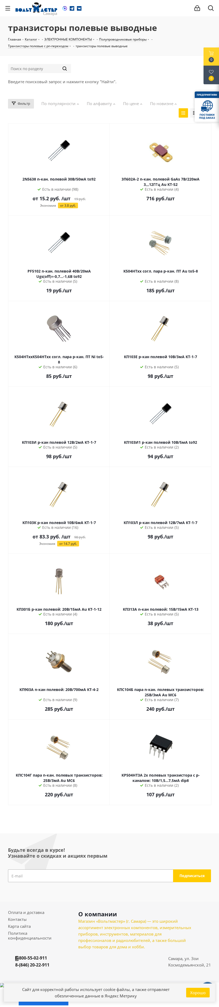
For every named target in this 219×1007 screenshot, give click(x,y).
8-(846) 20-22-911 (32, 965)
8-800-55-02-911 (31, 958)
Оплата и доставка (26, 912)
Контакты (17, 919)
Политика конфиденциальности (30, 935)
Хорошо (198, 992)
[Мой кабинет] (197, 8)
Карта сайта (19, 926)
